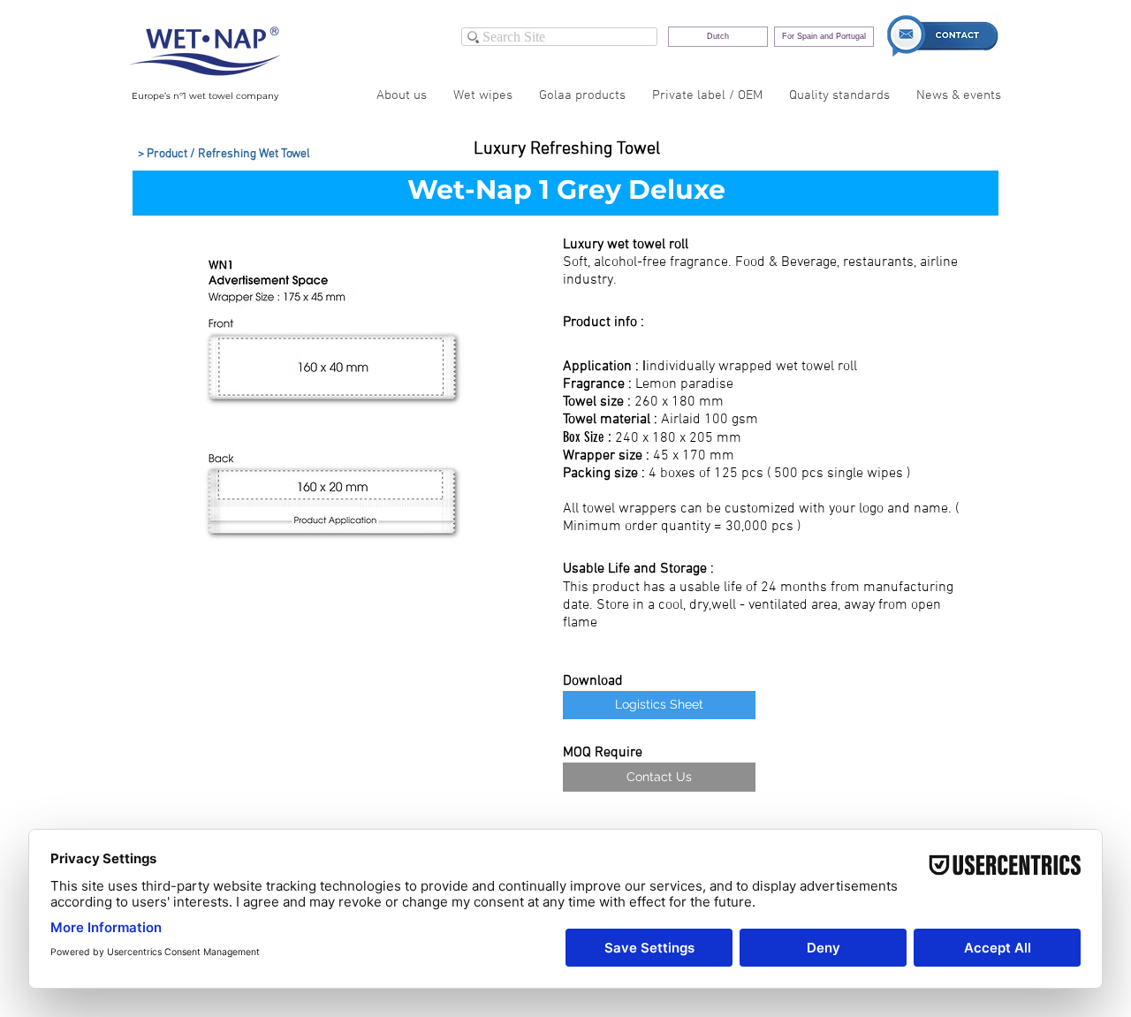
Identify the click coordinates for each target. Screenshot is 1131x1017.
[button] (334, 415)
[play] (499, 576)
